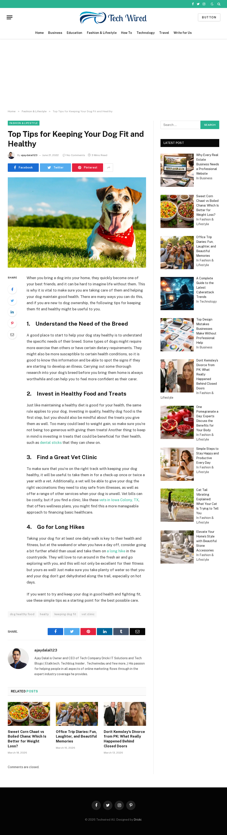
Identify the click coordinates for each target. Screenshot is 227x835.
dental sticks (51, 442)
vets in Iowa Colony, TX (119, 500)
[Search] (218, 4)
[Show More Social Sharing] (108, 167)
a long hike (116, 551)
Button (209, 17)
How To (126, 33)
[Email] (12, 334)
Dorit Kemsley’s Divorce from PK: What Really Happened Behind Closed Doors (124, 739)
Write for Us (183, 33)
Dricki (137, 819)
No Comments (76, 155)
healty (44, 614)
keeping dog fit (65, 614)
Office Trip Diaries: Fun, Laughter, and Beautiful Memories (76, 737)
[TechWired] (113, 17)
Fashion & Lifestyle (102, 33)
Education (74, 33)
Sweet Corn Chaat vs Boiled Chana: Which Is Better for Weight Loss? (27, 739)
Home (39, 33)
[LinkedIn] (12, 311)
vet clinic (88, 614)
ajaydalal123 (29, 155)
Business (55, 33)
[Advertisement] (113, 74)
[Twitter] (12, 300)
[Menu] (9, 17)
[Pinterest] (12, 323)
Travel (164, 33)
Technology (146, 33)
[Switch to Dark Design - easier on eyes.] (212, 4)
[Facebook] (12, 289)
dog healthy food (22, 614)
